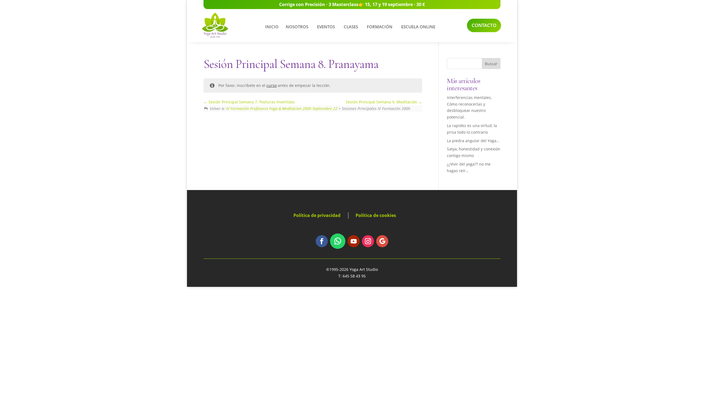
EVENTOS (326, 26)
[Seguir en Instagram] (368, 241)
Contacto (484, 25)
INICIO (272, 26)
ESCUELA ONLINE (418, 26)
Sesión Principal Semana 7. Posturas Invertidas (251, 102)
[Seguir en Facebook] (322, 241)
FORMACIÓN (379, 26)
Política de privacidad (316, 215)
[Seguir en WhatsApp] (337, 241)
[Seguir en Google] (382, 241)
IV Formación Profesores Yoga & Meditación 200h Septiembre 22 (281, 108)
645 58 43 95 (354, 276)
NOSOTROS (297, 26)
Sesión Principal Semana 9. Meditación (382, 102)
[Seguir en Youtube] (354, 241)
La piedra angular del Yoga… (473, 140)
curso (271, 85)
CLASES (351, 26)
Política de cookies (376, 215)
